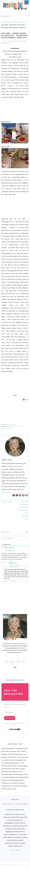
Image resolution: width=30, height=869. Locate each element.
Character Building (18, 22)
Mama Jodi (12, 563)
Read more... (6, 492)
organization (5, 428)
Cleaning (15, 426)
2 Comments (5, 41)
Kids (8, 22)
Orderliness (22, 426)
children (10, 426)
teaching (10, 428)
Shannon (17, 565)
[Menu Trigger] (26, 2)
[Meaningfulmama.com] (15, 10)
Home (4, 22)
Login (26, 532)
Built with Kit (15, 729)
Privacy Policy (15, 850)
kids (18, 426)
